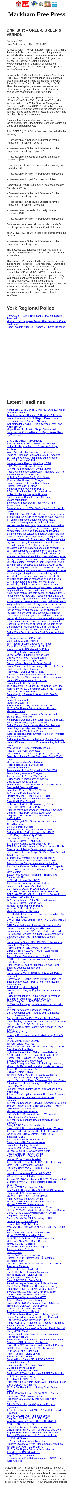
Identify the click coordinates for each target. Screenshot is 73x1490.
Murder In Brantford (17, 702)
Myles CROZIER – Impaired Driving (26, 1235)
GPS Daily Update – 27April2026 (24, 440)
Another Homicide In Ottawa (22, 485)
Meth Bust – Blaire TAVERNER (24, 1269)
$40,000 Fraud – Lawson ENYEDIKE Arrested (31, 1348)
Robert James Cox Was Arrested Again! (28, 956)
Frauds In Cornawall (17, 700)
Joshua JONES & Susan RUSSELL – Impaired (32, 1131)
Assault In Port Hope (18, 767)
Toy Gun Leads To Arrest (20, 1043)
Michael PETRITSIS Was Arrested (25, 1204)
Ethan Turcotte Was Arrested (22, 1117)
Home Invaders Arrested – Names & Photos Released (36, 327)
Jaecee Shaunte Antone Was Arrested (27, 776)
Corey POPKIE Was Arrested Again (26, 1125)
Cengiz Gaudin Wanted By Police (25, 731)
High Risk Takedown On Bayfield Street (28, 477)
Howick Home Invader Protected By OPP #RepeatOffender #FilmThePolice (29, 1175)
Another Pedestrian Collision (22, 460)
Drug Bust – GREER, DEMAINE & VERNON (31, 1289)
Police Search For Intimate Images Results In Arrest (35, 666)
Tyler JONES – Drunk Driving (22, 1277)
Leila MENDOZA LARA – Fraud (23, 1224)
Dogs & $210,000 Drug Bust (22, 781)
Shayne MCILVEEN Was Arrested (25, 1193)
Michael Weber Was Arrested (22, 1111)
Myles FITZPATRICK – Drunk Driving (27, 1196)
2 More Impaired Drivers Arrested (24, 1060)
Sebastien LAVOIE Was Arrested (24, 1396)
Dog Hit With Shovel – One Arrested (26, 657)
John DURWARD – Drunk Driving (24, 1300)
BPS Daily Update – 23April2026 (24, 638)
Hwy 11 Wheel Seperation (20, 1455)
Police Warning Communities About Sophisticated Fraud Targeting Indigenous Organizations (33, 727)
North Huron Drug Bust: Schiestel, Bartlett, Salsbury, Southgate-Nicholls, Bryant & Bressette (35, 721)
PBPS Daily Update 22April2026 (24, 660)
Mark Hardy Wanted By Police (23, 911)
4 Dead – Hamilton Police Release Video (29, 491)
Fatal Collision (14, 1252)
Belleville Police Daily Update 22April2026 (29, 705)
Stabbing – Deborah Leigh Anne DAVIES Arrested (33, 454)
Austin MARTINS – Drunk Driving (25, 1153)
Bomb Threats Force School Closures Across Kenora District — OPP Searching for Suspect (35, 1341)
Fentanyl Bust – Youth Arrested (24, 886)
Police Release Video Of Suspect (25, 764)
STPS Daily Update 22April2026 (24, 652)
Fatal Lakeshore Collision (20, 1249)
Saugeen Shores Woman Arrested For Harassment (34, 677)
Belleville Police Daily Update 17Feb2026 (29, 948)
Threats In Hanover (17, 970)
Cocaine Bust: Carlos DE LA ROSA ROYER (30, 1359)
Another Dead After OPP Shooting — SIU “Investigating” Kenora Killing (29, 1220)
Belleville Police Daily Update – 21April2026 (30, 832)
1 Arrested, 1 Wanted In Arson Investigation (30, 857)
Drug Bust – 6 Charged (19, 1215)
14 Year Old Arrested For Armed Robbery (29, 1010)
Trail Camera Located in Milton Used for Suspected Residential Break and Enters (34, 786)
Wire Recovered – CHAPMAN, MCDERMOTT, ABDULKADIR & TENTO (32, 1423)
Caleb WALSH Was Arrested (22, 1370)
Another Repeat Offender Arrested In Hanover (31, 674)
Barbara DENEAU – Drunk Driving (25, 1156)
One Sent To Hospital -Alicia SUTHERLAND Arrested (35, 1190)
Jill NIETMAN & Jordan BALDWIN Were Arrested (33, 1393)
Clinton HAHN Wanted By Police (24, 807)
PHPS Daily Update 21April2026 (24, 835)
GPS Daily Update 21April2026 (23, 880)
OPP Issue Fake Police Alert (22, 1350)
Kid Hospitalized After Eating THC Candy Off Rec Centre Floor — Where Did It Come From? (33, 1056)
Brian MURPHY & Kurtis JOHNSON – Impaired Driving (36, 1381)
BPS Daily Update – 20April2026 (24, 902)
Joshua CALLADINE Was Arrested (25, 1139)
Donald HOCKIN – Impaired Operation (27, 1272)
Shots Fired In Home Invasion (23, 669)
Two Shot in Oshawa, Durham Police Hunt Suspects (35, 866)
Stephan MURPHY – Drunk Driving (25, 1365)
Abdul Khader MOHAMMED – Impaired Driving (32, 1286)
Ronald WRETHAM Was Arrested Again (28, 1232)
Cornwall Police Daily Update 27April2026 (29, 463)
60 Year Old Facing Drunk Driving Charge (29, 469)
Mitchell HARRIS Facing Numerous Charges (31, 1201)
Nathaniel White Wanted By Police (25, 488)
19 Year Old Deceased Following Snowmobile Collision (36, 1103)
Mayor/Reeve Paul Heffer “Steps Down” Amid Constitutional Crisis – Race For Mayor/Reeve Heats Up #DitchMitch (35, 432)
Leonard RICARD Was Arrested (24, 1159)
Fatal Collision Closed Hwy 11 (23, 1311)
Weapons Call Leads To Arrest (23, 908)
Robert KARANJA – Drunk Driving (25, 1255)
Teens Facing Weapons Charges (24, 773)
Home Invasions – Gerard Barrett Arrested (29, 483)
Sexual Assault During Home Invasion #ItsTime (32, 863)
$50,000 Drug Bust (17, 1032)
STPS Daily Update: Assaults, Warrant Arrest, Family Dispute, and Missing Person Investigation (36, 848)
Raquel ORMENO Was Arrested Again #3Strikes (33, 1303)
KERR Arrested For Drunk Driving (25, 1198)
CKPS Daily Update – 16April (22, 987)
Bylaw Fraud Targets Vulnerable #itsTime (29, 646)
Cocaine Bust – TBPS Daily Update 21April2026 (33, 753)
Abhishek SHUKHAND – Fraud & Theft (28, 1167)
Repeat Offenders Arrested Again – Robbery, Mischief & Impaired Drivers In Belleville (36, 473)
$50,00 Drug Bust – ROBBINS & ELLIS (28, 1001)
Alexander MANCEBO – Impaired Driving (29, 1077)
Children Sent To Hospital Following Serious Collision (35, 739)
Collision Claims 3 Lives (20, 1072)
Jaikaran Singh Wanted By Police (25, 905)
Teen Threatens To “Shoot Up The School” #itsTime (35, 686)
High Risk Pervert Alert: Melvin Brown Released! (33, 1052)
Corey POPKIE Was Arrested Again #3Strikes (31, 1212)
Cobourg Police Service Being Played (27, 838)
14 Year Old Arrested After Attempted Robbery (32, 900)
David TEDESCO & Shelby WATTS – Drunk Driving (35, 1345)
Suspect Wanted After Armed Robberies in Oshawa (34, 809)
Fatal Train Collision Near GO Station (27, 790)
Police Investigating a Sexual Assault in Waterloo (33, 995)
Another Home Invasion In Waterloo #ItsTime (31, 860)
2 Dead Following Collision (21, 1367)
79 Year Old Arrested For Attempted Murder (30, 1207)
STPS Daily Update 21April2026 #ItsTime (29, 843)
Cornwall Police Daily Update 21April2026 (29, 812)
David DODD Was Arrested (21, 1384)
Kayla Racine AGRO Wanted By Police (28, 649)
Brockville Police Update (20, 826)
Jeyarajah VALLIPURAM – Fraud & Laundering (32, 1074)
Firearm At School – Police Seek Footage (29, 795)
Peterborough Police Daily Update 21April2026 (32, 770)
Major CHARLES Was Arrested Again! (27, 1246)
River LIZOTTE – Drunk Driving (24, 1308)
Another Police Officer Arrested (23, 750)
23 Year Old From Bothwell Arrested (26, 1441)
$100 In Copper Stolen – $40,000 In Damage (31, 443)
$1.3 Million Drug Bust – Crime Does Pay (29, 998)
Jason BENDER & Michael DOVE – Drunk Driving (34, 1162)
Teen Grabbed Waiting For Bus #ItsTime (28, 883)
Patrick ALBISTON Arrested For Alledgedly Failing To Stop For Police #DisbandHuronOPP (35, 1324)
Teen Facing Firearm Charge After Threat (29, 643)
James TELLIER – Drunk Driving (24, 1274)
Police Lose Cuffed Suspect (22, 683)
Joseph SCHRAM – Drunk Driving (25, 1446)
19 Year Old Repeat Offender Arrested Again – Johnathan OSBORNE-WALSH (32, 1451)
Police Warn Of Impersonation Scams (27, 778)
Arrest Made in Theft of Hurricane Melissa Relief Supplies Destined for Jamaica (33, 966)
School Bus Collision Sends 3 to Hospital (29, 1427)
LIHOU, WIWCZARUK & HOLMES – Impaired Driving (36, 1210)
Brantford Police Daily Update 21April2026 (29, 829)
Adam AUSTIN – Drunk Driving (23, 1353)
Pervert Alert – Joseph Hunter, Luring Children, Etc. (34, 979)
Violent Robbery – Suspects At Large (27, 494)
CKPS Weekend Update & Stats (24, 466)
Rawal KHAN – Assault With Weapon (27, 1148)
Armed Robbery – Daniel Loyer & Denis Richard (32, 1283)
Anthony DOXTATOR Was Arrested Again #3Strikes (35, 1443)
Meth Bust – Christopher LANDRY (25, 1165)
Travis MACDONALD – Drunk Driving (27, 1305)
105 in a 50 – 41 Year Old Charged (25, 480)
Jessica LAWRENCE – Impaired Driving (28, 1415)
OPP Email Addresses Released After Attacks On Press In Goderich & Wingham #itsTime (34, 927)
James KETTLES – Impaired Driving (26, 1187)
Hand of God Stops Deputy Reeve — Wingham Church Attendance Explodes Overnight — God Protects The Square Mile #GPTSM (36, 1083)
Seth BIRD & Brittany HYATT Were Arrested (30, 1238)
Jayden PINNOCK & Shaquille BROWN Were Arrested (36, 1179)
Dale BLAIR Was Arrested (21, 801)
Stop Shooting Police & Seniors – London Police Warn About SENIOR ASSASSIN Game (36, 1022)
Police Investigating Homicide (23, 1145)
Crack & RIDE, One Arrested (22, 640)
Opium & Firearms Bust (19, 1362)
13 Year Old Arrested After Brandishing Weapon (32, 457)
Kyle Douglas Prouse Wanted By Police (28, 748)
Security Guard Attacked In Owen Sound (29, 663)
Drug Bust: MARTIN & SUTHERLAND (27, 1418)
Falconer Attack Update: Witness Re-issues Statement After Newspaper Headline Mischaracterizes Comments (36, 1097)
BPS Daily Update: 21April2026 (24, 840)
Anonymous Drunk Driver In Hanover (26, 671)
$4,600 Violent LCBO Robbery (23, 1041)
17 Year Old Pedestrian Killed (23, 793)
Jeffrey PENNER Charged (21, 1243)
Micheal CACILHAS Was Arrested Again (28, 1150)
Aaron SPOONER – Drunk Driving (25, 1280)
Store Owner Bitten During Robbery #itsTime (31, 502)
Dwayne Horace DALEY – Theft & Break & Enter (33, 1018)
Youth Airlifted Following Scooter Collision (29, 452)
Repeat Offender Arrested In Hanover (27, 680)
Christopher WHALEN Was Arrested (26, 1142)
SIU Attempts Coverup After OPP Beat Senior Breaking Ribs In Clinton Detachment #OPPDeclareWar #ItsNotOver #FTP (31, 1294)
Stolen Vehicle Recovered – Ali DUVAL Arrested (32, 1114)
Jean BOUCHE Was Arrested (22, 1170)
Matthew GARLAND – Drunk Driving (26, 1241)
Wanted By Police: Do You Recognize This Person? (35, 688)
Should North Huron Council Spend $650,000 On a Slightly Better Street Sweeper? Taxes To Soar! (34, 1431)
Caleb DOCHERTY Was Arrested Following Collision (35, 1128)
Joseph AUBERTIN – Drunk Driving (26, 1379)
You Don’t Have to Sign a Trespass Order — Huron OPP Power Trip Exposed (34, 1107)
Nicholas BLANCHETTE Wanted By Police (30, 804)
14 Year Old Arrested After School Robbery (30, 798)
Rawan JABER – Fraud (19, 1356)
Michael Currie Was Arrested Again (25, 762)
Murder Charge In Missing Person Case (28, 655)
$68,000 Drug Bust (17, 505)
